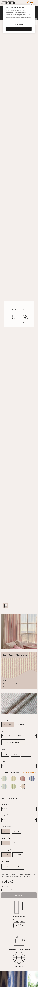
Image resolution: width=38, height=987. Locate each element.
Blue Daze (32, 778)
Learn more (9, 20)
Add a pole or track (13, 867)
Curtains (8, 724)
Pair (7, 854)
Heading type (5, 804)
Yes (18, 831)
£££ (27, 754)
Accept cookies (18, 29)
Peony (22, 778)
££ (16, 754)
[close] (31, 4)
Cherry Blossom (22, 786)
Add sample (10, 687)
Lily (13, 786)
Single (19, 854)
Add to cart (19, 895)
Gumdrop (4, 778)
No (7, 831)
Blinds (22, 724)
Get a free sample (31, 772)
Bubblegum (4, 786)
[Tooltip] (8, 815)
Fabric (3, 761)
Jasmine (13, 778)
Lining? (14, 815)
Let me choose (19, 24)
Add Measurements (13, 742)
